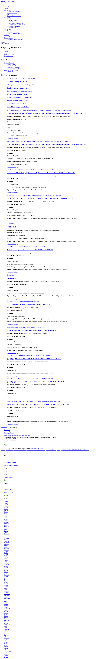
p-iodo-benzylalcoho (51, 450)
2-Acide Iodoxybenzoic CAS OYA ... (19, 94)
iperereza (9, 138)
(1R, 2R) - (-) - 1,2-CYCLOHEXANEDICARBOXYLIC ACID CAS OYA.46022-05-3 (35, 382)
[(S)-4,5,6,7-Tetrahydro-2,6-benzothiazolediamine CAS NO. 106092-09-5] (27, 327)
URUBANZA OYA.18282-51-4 (80, 450)
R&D (8, 14)
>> (9, 427)
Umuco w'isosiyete (12, 13)
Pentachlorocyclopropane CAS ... (18, 100)
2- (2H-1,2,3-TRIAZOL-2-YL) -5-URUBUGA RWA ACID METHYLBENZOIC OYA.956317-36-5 (40, 198)
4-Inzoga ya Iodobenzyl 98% (64, 450)
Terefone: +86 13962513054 (8, 1)
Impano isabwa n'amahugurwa (15, 39)
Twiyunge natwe (8, 38)
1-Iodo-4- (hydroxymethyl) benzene (35, 450)
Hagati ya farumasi (12, 19)
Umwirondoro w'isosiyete (13, 11)
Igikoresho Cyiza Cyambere (14, 26)
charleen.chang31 (8, 477)
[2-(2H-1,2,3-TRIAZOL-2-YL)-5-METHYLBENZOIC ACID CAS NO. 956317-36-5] (34, 195)
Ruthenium (13, 27)
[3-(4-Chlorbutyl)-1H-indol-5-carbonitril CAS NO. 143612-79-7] (25, 301)
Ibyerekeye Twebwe (9, 433)
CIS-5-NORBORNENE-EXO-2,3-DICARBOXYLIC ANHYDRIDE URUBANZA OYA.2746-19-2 (39, 404)
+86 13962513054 (8, 489)
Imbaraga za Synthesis (13, 32)
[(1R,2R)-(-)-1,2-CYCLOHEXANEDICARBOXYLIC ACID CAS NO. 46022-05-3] (30, 378)
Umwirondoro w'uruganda (14, 16)
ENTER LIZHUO (8, 10)
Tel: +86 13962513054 (10, 438)
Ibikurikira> (5, 427)
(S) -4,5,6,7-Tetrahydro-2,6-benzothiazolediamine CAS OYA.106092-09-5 (31, 330)
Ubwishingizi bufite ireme (13, 33)
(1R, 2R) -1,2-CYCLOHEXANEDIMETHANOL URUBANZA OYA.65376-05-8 (34, 359)
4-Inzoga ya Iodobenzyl (7, 450)
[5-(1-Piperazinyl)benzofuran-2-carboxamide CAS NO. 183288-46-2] (26, 246)
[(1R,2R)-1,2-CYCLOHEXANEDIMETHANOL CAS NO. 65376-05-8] (29, 355)
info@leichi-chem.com (10, 435)
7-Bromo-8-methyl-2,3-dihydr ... (18, 82)
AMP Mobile (40, 448)
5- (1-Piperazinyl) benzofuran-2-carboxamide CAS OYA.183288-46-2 (30, 250)
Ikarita (34, 448)
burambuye (15, 138)
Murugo (6, 8)
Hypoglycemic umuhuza (16, 23)
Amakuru (6, 35)
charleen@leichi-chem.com (23, 435)
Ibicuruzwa (7, 17)
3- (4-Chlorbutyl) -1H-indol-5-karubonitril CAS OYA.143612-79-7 (29, 305)
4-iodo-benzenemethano (19, 450)
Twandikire (7, 36)
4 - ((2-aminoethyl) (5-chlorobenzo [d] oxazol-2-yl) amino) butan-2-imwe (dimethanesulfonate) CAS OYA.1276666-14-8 (46, 113)
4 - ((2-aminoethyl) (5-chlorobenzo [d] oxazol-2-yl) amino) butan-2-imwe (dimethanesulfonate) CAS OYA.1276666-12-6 (46, 144)
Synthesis (9, 30)
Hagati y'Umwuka (15, 21)
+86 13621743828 (8, 492)
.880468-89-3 (11, 227)
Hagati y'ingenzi (14, 20)
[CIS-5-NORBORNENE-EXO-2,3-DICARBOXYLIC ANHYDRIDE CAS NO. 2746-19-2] (34, 401)
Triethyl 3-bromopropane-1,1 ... (17, 88)
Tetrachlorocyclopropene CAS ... (18, 107)
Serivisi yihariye (8, 29)
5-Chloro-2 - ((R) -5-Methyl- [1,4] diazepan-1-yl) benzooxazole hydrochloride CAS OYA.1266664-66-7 (41, 173)
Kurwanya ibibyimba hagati (17, 24)
